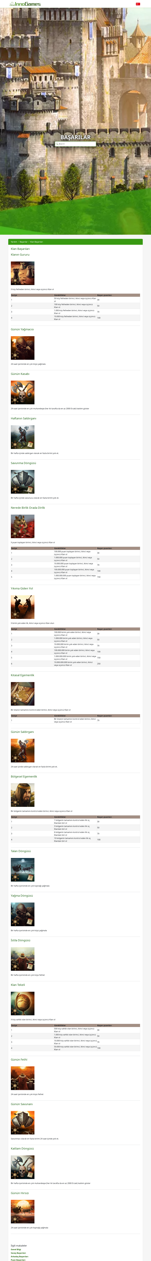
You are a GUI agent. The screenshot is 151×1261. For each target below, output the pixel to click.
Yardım (14, 242)
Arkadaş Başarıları (19, 1256)
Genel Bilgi (16, 1249)
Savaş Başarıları (18, 1253)
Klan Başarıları (36, 242)
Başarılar (24, 242)
